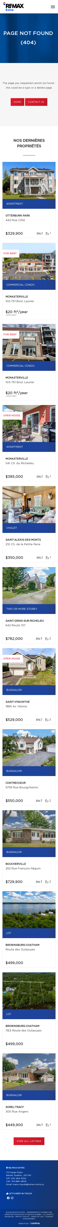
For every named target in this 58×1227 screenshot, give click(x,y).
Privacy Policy (22, 1216)
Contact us (36, 102)
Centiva (35, 1223)
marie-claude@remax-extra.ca (28, 1185)
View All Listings (29, 1141)
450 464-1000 (18, 1179)
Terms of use (37, 1216)
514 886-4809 (18, 1181)
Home (17, 102)
